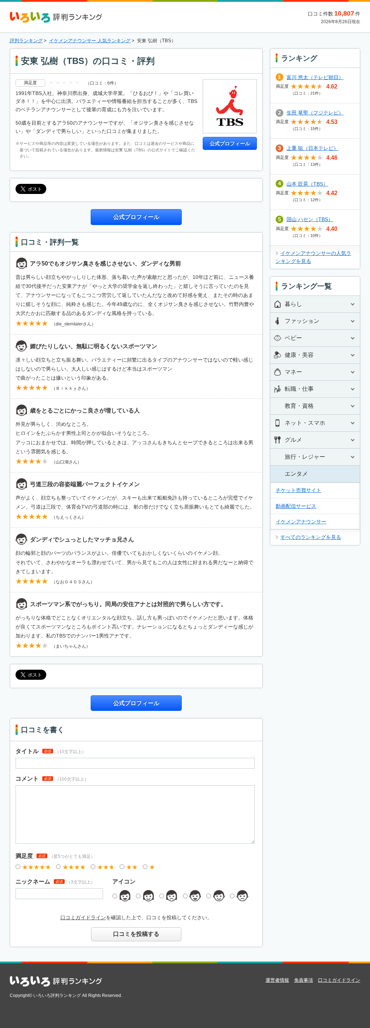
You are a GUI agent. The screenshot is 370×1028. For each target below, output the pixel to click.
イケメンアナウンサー (301, 521)
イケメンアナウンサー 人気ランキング (89, 40)
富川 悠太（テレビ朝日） (315, 77)
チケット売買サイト (298, 490)
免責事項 (303, 980)
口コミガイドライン (83, 917)
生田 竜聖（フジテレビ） (315, 113)
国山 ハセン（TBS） (310, 219)
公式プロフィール (230, 143)
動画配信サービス (296, 506)
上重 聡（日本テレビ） (313, 148)
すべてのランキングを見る (310, 537)
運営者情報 (277, 980)
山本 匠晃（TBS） (307, 184)
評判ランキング (26, 40)
